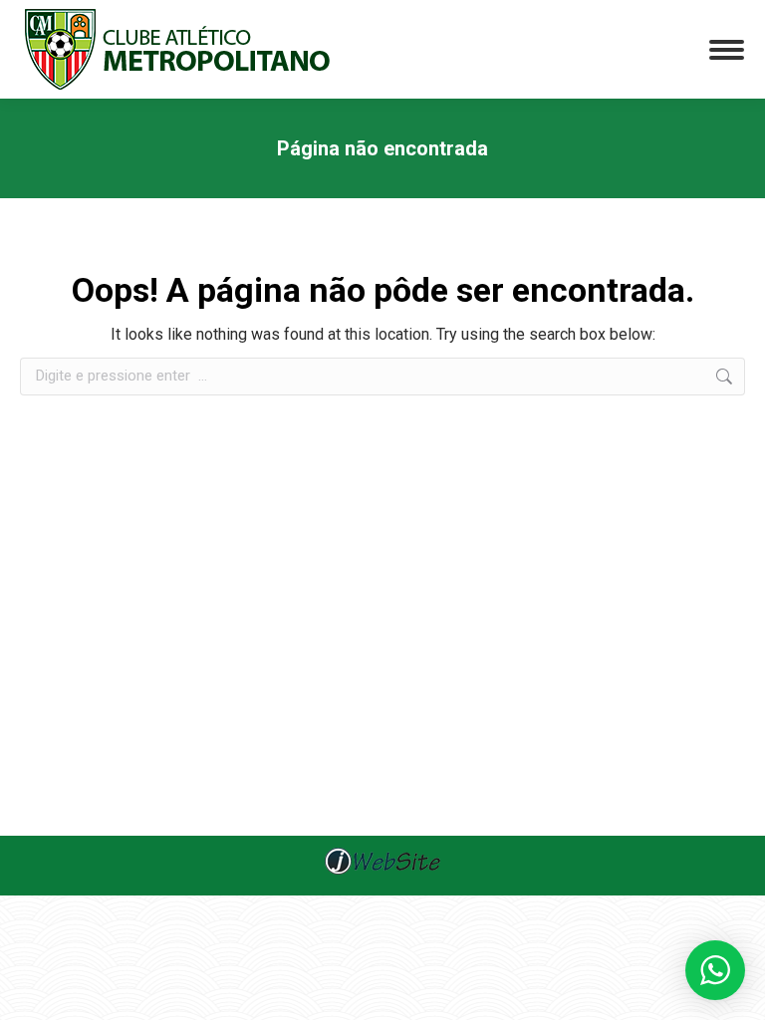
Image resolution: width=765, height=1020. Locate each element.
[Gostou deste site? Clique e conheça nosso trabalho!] (382, 872)
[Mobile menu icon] (726, 50)
